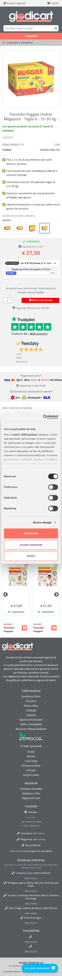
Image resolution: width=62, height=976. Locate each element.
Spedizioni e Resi (31, 793)
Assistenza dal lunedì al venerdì (32, 391)
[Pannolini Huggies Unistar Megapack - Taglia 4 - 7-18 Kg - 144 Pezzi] (20, 228)
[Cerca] (55, 28)
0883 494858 (16, 851)
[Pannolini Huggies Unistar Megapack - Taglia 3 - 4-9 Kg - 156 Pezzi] (7, 228)
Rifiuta (31, 555)
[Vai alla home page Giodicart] (31, 16)
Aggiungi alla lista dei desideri (33, 308)
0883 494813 (31, 923)
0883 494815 (31, 891)
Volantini (31, 715)
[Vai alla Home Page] (3, 43)
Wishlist (31, 756)
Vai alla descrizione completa (18, 216)
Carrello (54, 3)
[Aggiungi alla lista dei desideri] (26, 565)
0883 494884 (31, 913)
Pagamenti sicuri (31, 798)
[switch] (53, 487)
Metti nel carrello (42, 300)
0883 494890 (39, 839)
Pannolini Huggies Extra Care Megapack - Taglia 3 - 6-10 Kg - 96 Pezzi (12, 629)
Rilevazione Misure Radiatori (31, 729)
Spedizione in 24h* (33, 246)
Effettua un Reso (31, 766)
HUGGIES (7, 137)
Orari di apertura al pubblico (37, 851)
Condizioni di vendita (31, 789)
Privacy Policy (31, 706)
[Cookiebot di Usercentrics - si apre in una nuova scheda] (43, 417)
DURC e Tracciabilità (31, 724)
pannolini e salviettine (20, 42)
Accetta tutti (31, 533)
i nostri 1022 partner (24, 434)
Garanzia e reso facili (32, 385)
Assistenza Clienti (31, 696)
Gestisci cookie (31, 775)
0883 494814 (31, 878)
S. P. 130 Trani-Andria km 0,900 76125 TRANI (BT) (31, 821)
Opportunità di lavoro (31, 720)
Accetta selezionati (31, 544)
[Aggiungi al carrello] (24, 627)
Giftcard (31, 770)
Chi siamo (31, 701)
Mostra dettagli (42, 522)
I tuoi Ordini (31, 761)
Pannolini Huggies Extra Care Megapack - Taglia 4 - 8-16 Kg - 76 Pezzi (41, 629)
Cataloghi (31, 710)
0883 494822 (31, 951)
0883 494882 (31, 903)
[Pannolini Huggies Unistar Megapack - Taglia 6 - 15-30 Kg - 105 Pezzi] (44, 228)
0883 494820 (31, 942)
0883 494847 (39, 833)
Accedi (16, 3)
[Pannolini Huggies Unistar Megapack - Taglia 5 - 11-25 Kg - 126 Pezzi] (32, 228)
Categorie (31, 36)
